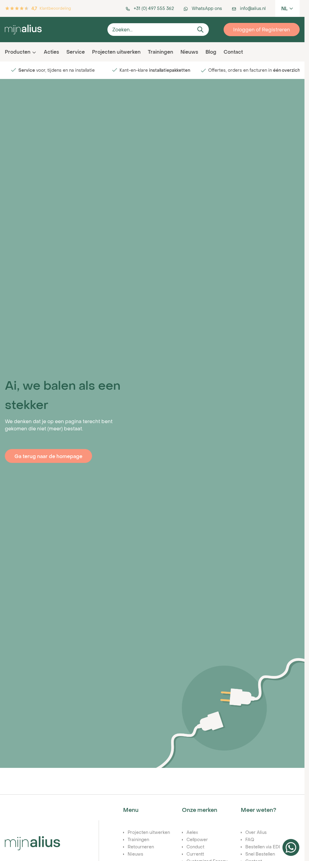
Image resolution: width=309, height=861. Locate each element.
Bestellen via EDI (262, 846)
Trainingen (160, 52)
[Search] (200, 29)
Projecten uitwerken (116, 52)
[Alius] (32, 843)
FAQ (249, 839)
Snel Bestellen (260, 853)
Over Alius (256, 832)
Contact (233, 52)
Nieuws (189, 52)
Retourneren (141, 846)
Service (75, 52)
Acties (51, 52)
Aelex (192, 832)
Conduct (195, 846)
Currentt (195, 853)
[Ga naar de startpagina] (53, 29)
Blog (210, 52)
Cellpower (197, 839)
